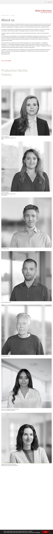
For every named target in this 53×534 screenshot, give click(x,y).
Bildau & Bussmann (5, 15)
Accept (45, 531)
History (6, 74)
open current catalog (6, 60)
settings (38, 532)
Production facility (14, 70)
